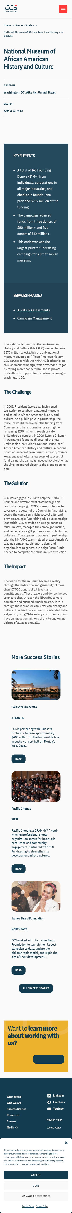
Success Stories (24, 25)
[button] (66, 1143)
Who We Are (14, 1103)
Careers (12, 1121)
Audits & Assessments (33, 310)
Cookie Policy (28, 1206)
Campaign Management (34, 318)
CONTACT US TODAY (48, 1059)
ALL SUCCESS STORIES (36, 988)
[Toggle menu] (63, 9)
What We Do (14, 1097)
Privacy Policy (42, 1206)
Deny (36, 1185)
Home (7, 25)
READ (18, 758)
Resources (13, 1115)
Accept (36, 1175)
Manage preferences (36, 1196)
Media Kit (12, 1127)
